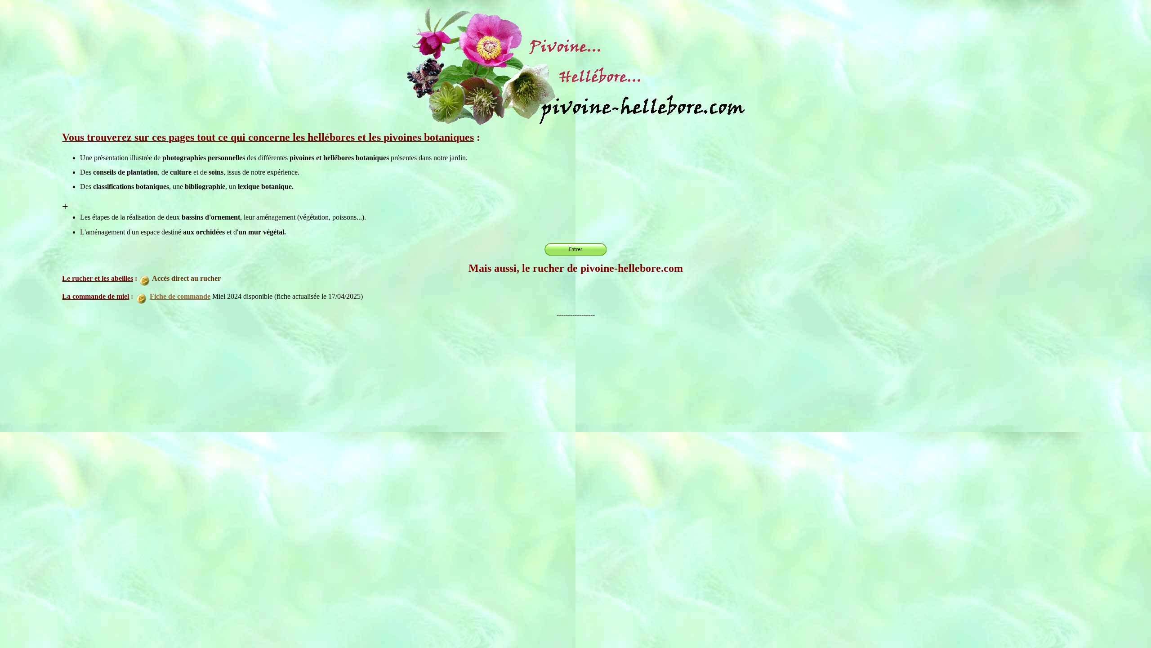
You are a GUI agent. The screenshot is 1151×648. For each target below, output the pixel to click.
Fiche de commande (180, 296)
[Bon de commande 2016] (149, 296)
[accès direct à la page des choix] (575, 123)
